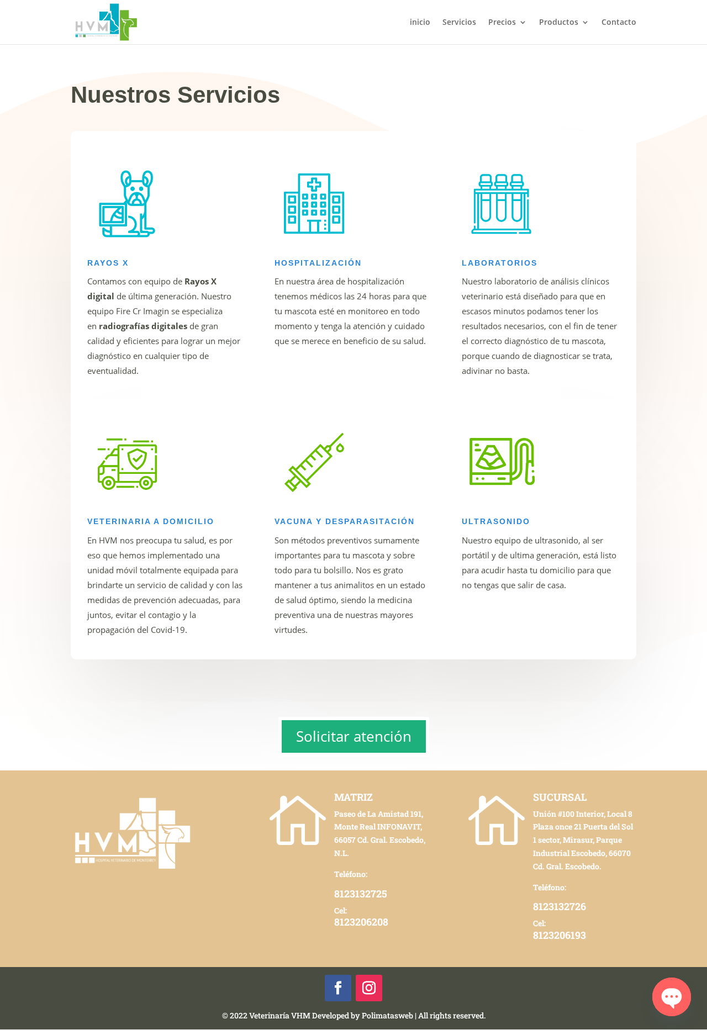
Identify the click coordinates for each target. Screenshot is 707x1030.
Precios (502, 22)
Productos (558, 22)
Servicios (459, 22)
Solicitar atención (353, 736)
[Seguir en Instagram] (369, 988)
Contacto (619, 22)
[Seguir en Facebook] (338, 988)
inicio (420, 22)
